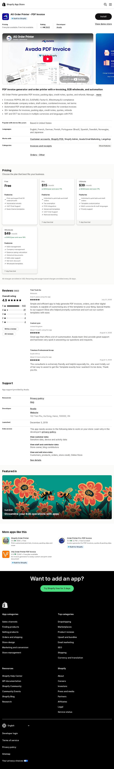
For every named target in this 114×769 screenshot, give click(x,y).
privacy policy (49, 432)
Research (7, 701)
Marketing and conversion (15, 647)
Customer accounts (40, 139)
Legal (60, 707)
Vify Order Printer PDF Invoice (23, 552)
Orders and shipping (12, 637)
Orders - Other (37, 155)
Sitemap (6, 754)
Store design (8, 642)
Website (34, 412)
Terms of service (10, 740)
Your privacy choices (12, 761)
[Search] (105, 4)
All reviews (9, 334)
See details (35, 460)
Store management (11, 652)
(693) (47, 27)
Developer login (10, 733)
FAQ (32, 402)
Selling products (10, 632)
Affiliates (62, 701)
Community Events (11, 691)
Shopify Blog (8, 696)
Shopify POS (57, 139)
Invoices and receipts (41, 146)
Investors (62, 686)
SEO (60, 647)
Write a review (10, 329)
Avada (59, 27)
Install (103, 16)
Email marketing (66, 642)
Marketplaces (65, 627)
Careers (62, 681)
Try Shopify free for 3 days (57, 588)
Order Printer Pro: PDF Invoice (79, 538)
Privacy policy (37, 398)
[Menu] (110, 4)
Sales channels (9, 622)
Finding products (10, 627)
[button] (29, 542)
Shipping (62, 652)
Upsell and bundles (67, 637)
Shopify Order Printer (20, 538)
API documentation (11, 681)
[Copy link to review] (43, 290)
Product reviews (66, 632)
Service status (65, 712)
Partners (62, 696)
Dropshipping (64, 622)
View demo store (103, 24)
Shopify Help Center (12, 676)
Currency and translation (70, 658)
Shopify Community (11, 686)
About (61, 676)
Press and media (66, 691)
